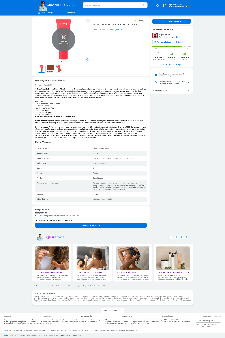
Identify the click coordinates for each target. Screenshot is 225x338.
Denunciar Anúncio (160, 90)
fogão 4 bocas (150, 300)
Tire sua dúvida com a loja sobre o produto (53, 220)
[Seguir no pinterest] (186, 237)
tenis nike (77, 300)
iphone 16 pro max (146, 296)
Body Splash (52, 300)
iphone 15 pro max (91, 298)
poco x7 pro (167, 296)
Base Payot (98, 286)
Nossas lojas (46, 316)
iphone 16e (117, 298)
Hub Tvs (107, 296)
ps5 (129, 296)
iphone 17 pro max (76, 298)
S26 (62, 296)
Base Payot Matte (86, 286)
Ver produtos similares (171, 21)
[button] (143, 5)
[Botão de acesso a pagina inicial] (49, 5)
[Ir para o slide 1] (61, 61)
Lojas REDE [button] (118, 30)
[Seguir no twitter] (172, 237)
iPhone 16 (56, 296)
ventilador (144, 298)
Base (45, 335)
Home (6, 335)
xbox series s (127, 298)
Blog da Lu (7, 316)
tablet (36, 300)
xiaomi (136, 298)
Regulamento (127, 316)
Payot (95, 173)
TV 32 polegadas (41, 302)
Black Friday (38, 296)
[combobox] (115, 5)
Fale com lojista (164, 42)
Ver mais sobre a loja (171, 65)
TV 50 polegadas (184, 300)
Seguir (181, 42)
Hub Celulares (85, 296)
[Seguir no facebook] (177, 237)
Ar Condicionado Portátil (180, 298)
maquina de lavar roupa (91, 300)
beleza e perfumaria (17, 335)
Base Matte (108, 286)
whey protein (47, 298)
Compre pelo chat (210, 321)
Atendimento (69, 13)
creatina (37, 298)
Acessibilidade (167, 316)
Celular (166, 298)
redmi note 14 (67, 300)
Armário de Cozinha (164, 300)
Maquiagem (31, 335)
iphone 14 (123, 296)
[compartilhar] (87, 59)
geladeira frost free (135, 300)
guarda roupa (122, 300)
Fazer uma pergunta (91, 225)
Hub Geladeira (97, 296)
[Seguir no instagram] (182, 237)
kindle (66, 298)
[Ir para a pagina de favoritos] (157, 5)
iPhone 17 (47, 296)
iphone (181, 296)
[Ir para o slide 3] (65, 61)
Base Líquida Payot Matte (58, 286)
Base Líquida (73, 286)
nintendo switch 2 (156, 298)
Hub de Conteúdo (72, 296)
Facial (40, 335)
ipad (113, 300)
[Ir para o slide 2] (63, 61)
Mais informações (110, 310)
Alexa (175, 300)
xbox (175, 296)
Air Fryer (135, 296)
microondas (57, 298)
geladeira (158, 296)
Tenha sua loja (86, 316)
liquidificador (106, 300)
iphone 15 (114, 296)
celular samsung (105, 298)
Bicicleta (44, 300)
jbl (59, 300)
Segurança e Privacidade (212, 316)
